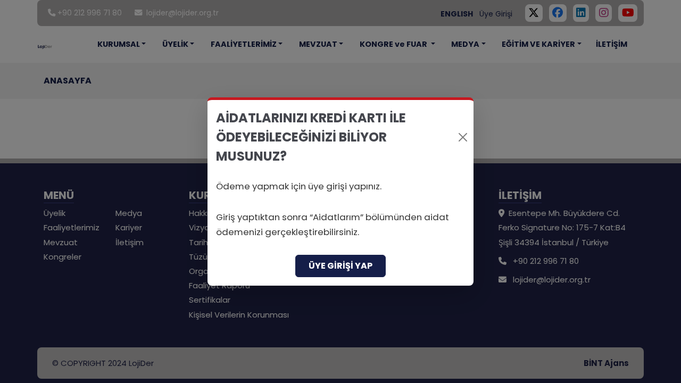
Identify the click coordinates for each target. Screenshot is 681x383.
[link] (340, 191)
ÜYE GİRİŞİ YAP (340, 266)
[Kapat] (462, 137)
